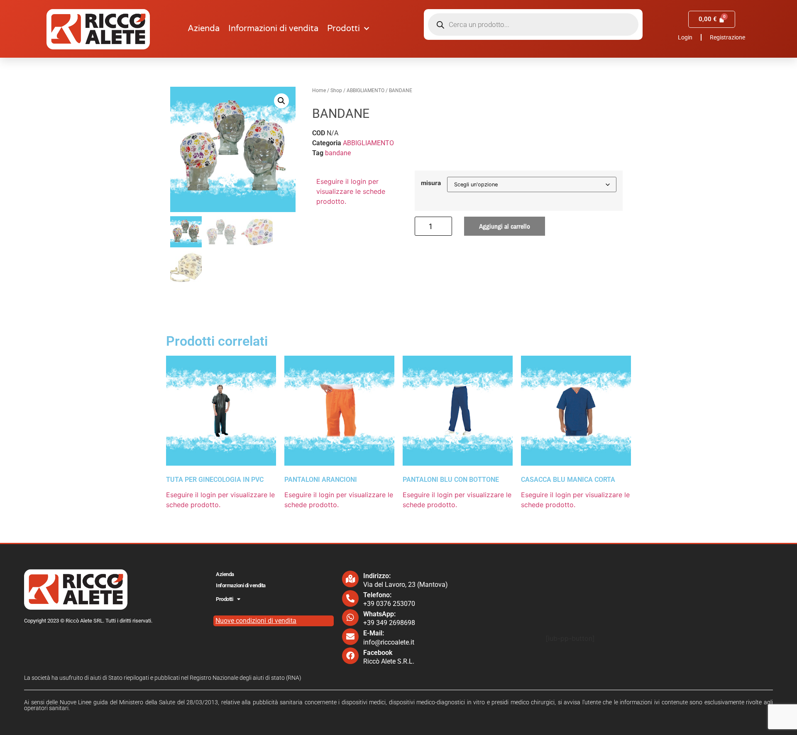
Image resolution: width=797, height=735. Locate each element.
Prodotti (343, 29)
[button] (281, 100)
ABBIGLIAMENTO (365, 90)
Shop (336, 90)
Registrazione (727, 37)
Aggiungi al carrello (504, 226)
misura (431, 183)
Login (685, 37)
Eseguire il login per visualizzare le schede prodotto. (350, 191)
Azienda (204, 29)
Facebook (377, 653)
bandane (338, 153)
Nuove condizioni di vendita (255, 621)
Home (319, 90)
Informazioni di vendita (273, 29)
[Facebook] (350, 655)
